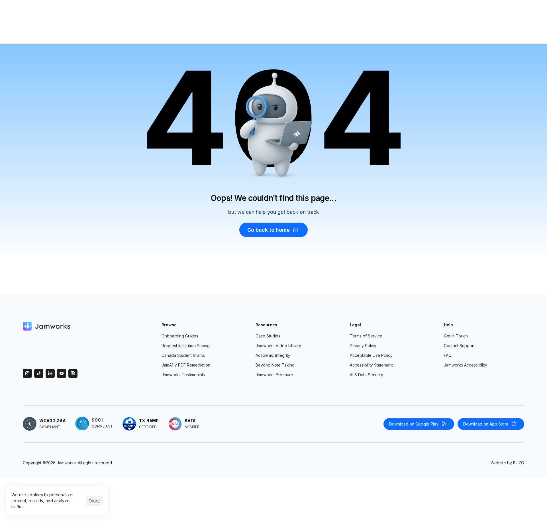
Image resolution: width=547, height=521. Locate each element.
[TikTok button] (38, 373)
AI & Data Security (366, 374)
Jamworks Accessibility (465, 365)
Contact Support (459, 345)
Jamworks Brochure (274, 374)
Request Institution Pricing (186, 345)
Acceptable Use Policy (371, 355)
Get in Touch (456, 335)
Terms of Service (366, 335)
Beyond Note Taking (275, 365)
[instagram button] (27, 373)
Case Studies (268, 335)
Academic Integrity (273, 355)
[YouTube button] (61, 373)
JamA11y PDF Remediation (186, 365)
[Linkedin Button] (50, 373)
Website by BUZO (507, 462)
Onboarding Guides (180, 335)
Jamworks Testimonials (183, 374)
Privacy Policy (363, 345)
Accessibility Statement (371, 365)
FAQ (448, 355)
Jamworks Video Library (278, 345)
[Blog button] (72, 373)
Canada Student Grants (183, 355)
